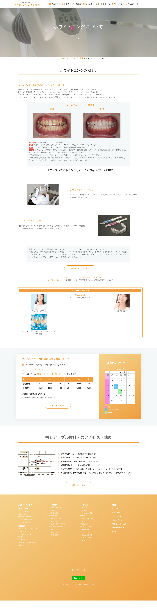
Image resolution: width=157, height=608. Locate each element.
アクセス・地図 (58, 406)
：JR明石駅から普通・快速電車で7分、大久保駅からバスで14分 (98, 473)
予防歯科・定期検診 (56, 526)
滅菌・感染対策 (23, 545)
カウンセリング (86, 532)
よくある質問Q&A (24, 522)
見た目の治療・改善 (87, 518)
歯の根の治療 (54, 513)
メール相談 (117, 516)
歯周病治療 (54, 515)
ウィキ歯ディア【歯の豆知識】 (72, 58)
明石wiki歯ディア (119, 528)
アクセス (116, 508)
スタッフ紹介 (23, 539)
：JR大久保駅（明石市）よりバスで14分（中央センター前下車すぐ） (94, 469)
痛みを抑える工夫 (56, 507)
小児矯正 (84, 515)
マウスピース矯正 (87, 513)
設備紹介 (21, 537)
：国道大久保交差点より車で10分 (79, 461)
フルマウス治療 (86, 537)
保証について (86, 540)
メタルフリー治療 (87, 526)
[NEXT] (133, 369)
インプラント (86, 507)
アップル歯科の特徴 (25, 517)
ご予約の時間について (25, 519)
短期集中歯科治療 (87, 535)
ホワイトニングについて (56, 280)
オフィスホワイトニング (85, 277)
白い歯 (98, 277)
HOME (55, 58)
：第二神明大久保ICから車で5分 (78, 458)
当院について (23, 531)
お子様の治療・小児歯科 (58, 524)
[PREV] (107, 369)
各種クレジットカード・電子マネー (50, 374)
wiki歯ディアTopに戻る (80, 268)
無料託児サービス (119, 524)
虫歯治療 (53, 510)
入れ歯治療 (54, 521)
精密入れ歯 (85, 524)
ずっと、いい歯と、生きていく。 (29, 528)
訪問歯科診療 (54, 535)
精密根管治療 (86, 529)
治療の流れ (22, 514)
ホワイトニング (69, 277)
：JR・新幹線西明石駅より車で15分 (80, 465)
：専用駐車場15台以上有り (79, 454)
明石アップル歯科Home (28, 505)
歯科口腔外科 (54, 532)
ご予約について (23, 511)
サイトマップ (118, 531)
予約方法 (116, 512)
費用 (114, 505)
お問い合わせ (118, 520)
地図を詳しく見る (78, 485)
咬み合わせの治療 (56, 518)
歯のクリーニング (56, 529)
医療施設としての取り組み (27, 542)
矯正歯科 (84, 510)
